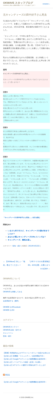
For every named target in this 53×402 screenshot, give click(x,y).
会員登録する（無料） (11, 301)
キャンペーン (8, 333)
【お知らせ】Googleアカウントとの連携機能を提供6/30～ (25, 359)
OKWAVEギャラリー (11, 327)
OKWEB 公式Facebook (12, 307)
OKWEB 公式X (8, 310)
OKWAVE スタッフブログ (18, 2)
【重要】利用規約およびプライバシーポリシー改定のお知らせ (26, 353)
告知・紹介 (16, 246)
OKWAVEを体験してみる (12, 292)
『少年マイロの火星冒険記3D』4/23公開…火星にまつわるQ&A (39, 265)
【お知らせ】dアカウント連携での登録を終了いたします (24, 365)
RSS (7, 375)
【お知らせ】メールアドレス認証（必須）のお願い (22, 362)
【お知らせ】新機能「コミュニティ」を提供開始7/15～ (24, 356)
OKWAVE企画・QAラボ (12, 330)
